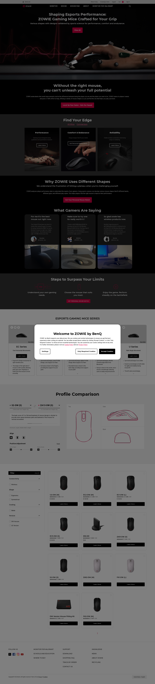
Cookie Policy (68, 345)
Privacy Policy (82, 345)
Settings (45, 351)
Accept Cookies (107, 351)
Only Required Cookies (86, 351)
